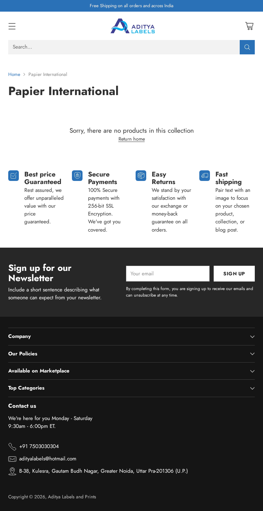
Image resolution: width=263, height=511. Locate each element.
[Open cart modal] (249, 26)
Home (14, 74)
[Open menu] (12, 26)
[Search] (247, 47)
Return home (131, 138)
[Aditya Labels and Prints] (131, 26)
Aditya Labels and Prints (72, 496)
